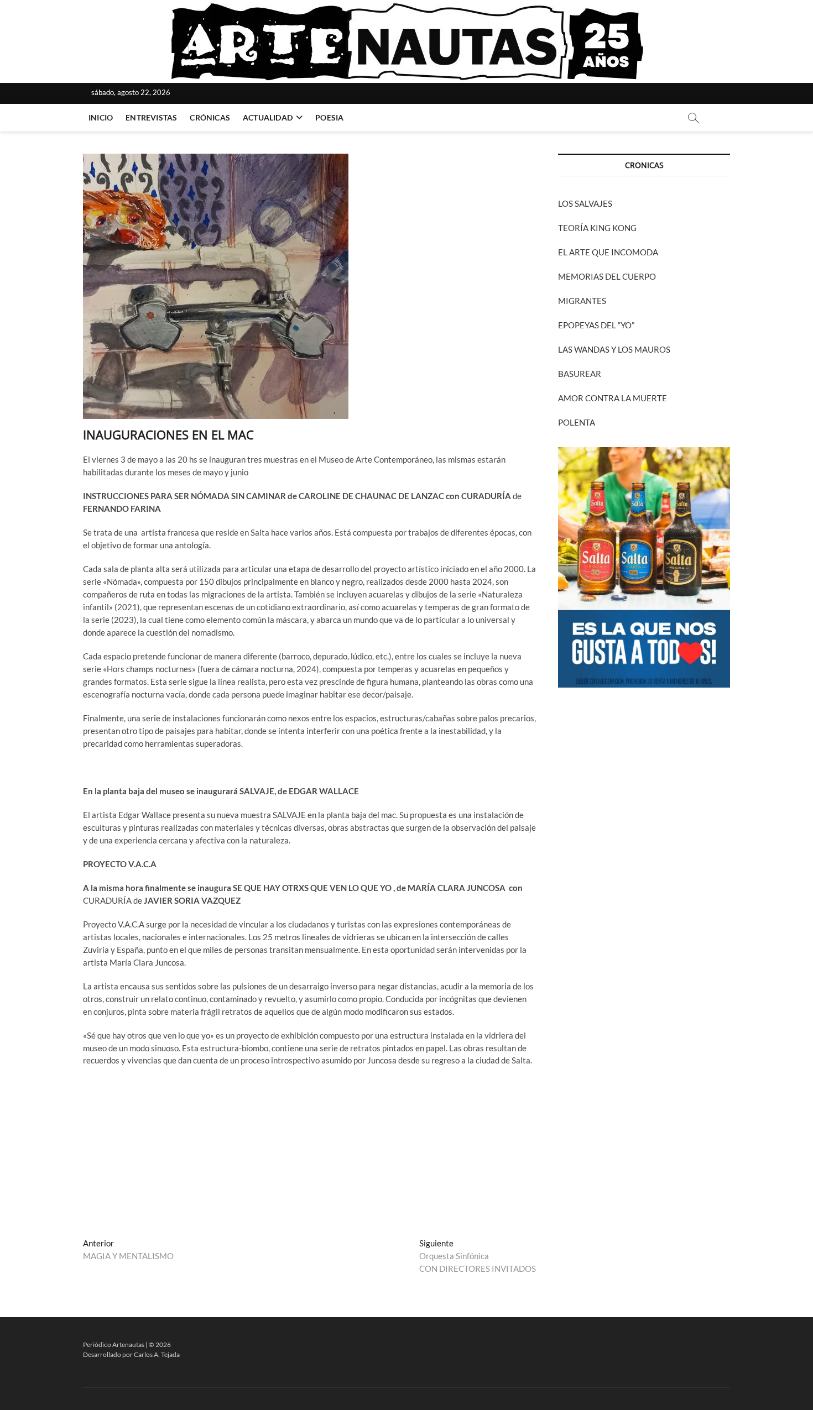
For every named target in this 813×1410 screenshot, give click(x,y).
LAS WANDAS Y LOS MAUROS (614, 349)
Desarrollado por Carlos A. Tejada (131, 1354)
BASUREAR (579, 374)
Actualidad (268, 117)
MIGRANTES (582, 301)
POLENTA (576, 422)
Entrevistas (151, 117)
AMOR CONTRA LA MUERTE (612, 398)
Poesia (329, 117)
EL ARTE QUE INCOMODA (608, 252)
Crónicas (210, 117)
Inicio (100, 117)
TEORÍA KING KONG (597, 228)
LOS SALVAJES (585, 203)
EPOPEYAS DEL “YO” (596, 325)
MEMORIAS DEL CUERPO (607, 276)
